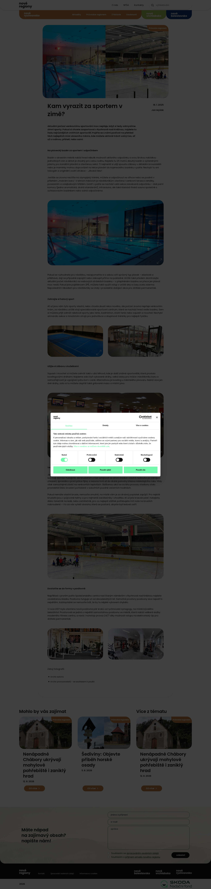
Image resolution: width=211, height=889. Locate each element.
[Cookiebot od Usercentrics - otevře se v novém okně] (141, 417)
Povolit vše (140, 470)
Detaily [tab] (106, 425)
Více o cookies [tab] (142, 425)
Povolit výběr (105, 470)
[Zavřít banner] (157, 417)
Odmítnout (70, 470)
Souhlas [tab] (68, 426)
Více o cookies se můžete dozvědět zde (91, 446)
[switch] (91, 460)
